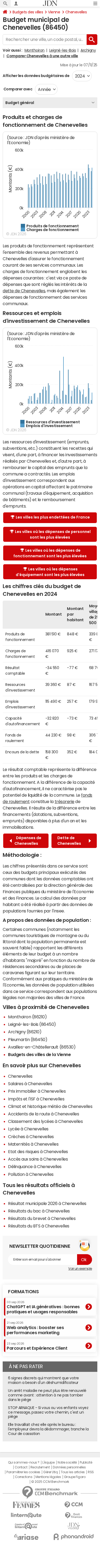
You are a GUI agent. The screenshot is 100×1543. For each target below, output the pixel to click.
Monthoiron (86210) (27, 1017)
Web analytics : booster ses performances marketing (35, 1327)
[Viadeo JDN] (74, 1526)
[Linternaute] (26, 1515)
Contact (21, 1467)
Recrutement (40, 1467)
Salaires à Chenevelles (30, 1083)
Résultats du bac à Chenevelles (39, 1211)
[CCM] (74, 1505)
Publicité (86, 1462)
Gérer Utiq (50, 1472)
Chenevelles (76, 12)
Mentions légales (48, 1477)
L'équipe (48, 1462)
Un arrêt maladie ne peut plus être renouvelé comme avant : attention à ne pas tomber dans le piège (47, 1395)
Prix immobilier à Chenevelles (37, 1091)
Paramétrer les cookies (23, 1472)
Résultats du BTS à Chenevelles (38, 1226)
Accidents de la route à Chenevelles (43, 1114)
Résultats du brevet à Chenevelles (41, 1218)
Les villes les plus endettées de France (53, 517)
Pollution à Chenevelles (31, 1174)
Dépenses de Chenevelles (27, 840)
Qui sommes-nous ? (23, 1462)
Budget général (19, 103)
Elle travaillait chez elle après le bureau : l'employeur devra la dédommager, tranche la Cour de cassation (48, 1429)
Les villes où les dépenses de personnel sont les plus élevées (53, 534)
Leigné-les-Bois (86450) (32, 1024)
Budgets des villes (28, 12)
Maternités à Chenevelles (33, 1144)
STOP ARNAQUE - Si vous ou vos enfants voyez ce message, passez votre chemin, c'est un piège (48, 1412)
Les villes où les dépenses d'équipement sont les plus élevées (50, 572)
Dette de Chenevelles (70, 840)
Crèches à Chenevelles (31, 1136)
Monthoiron (35, 50)
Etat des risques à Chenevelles (38, 1151)
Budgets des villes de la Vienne (39, 1054)
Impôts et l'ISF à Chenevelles (36, 1099)
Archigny (88, 50)
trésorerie (64, 801)
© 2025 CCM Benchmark (50, 1481)
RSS (91, 1472)
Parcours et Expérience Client (37, 1346)
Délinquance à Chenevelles (35, 1166)
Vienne (54, 12)
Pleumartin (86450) (27, 1039)
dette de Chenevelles (24, 291)
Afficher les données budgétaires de (36, 76)
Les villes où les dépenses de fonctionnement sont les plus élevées (50, 553)
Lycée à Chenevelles (28, 1129)
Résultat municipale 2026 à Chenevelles (47, 1203)
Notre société (67, 1462)
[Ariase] (26, 1537)
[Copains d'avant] (26, 1526)
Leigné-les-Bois (62, 50)
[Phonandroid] (74, 1536)
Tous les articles (73, 1472)
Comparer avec (17, 89)
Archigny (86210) (24, 1032)
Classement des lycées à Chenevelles (45, 1121)
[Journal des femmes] (26, 1505)
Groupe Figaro (75, 1477)
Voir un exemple (80, 1268)
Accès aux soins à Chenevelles (38, 1159)
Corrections (24, 1477)
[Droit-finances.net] (74, 1515)
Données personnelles (69, 1467)
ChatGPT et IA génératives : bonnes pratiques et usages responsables (43, 1307)
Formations (23, 1291)
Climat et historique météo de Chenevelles (50, 1106)
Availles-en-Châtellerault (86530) (41, 1047)
